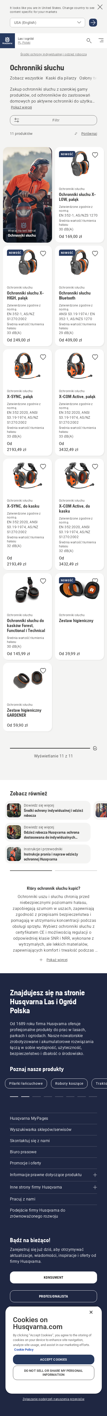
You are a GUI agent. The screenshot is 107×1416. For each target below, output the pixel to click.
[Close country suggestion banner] (100, 7)
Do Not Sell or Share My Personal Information (53, 1373)
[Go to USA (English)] (93, 23)
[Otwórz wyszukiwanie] (89, 41)
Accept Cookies (53, 1359)
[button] (95, 155)
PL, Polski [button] (24, 42)
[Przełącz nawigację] (101, 41)
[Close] (91, 1312)
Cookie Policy (24, 1349)
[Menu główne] (7, 40)
